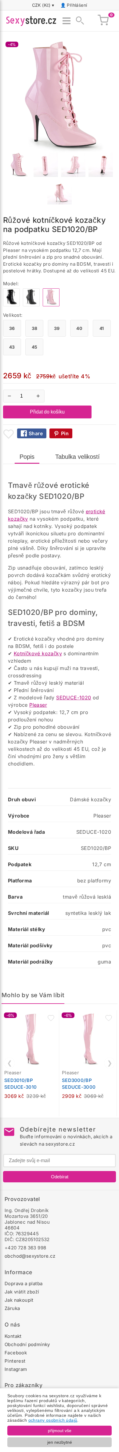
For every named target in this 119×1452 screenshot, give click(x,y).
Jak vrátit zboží (22, 1292)
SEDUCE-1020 (73, 697)
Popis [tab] (27, 456)
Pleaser (38, 705)
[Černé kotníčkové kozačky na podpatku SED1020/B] (11, 305)
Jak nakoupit (19, 1300)
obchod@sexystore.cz (30, 1256)
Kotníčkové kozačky (38, 653)
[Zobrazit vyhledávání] (78, 20)
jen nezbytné (59, 1442)
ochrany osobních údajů (53, 1420)
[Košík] (103, 21)
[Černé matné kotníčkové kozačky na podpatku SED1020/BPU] (31, 305)
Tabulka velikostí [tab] (77, 456)
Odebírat (59, 1176)
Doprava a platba (23, 1283)
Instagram (16, 1369)
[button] (50, 1018)
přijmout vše (59, 1430)
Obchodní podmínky (27, 1344)
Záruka (12, 1308)
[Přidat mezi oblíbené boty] (8, 434)
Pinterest (15, 1361)
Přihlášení (77, 5)
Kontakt (13, 1336)
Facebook (16, 1353)
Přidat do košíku (47, 411)
